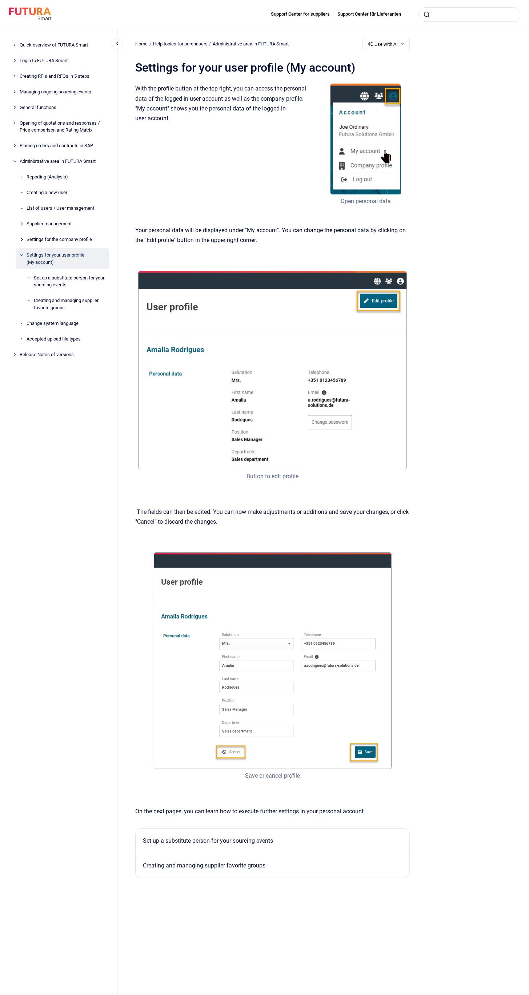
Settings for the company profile (59, 239)
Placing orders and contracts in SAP (56, 145)
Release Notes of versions (47, 354)
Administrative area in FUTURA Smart (58, 161)
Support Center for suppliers (300, 14)
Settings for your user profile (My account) (55, 258)
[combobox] (469, 14)
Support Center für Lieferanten (369, 14)
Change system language (53, 323)
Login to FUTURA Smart (44, 60)
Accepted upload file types (54, 339)
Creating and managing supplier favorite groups (66, 304)
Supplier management (49, 223)
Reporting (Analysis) (47, 177)
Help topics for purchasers (180, 44)
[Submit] (427, 14)
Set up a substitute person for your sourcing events (69, 281)
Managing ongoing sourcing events (55, 91)
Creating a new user (47, 192)
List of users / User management (60, 208)
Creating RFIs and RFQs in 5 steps (54, 76)
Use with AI (386, 44)
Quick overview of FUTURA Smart (54, 45)
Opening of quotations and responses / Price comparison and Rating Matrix (60, 126)
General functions (38, 107)
